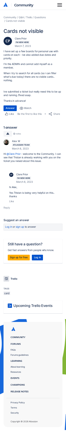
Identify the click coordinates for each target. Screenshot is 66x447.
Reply (7, 207)
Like (11, 201)
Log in (8, 226)
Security (15, 412)
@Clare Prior (14, 153)
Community (23, 4)
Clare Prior (21, 38)
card (7, 293)
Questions (40, 17)
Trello (29, 17)
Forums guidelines (20, 355)
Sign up (20, 226)
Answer (10, 107)
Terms (14, 407)
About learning (18, 366)
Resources (16, 372)
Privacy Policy (18, 402)
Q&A (21, 17)
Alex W (16, 141)
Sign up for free (19, 257)
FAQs (13, 349)
